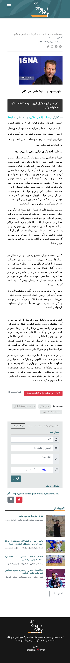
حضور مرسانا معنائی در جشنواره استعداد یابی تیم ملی (24, 558)
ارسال (16, 478)
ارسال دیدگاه (18, 426)
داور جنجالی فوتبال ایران (24, 406)
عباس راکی (44, 406)
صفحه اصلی (57, 34)
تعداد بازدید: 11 (14, 392)
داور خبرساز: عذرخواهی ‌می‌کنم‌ (27, 34)
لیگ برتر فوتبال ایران (51, 412)
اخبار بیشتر (57, 594)
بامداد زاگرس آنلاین (40, 117)
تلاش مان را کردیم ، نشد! (31, 516)
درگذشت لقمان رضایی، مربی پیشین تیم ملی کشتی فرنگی (24, 571)
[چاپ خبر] (19, 500)
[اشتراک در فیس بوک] (56, 47)
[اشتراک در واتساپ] (52, 47)
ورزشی (46, 34)
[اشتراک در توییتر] (48, 47)
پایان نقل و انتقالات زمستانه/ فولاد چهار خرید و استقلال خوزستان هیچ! (24, 542)
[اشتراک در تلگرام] (60, 47)
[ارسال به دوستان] (10, 500)
